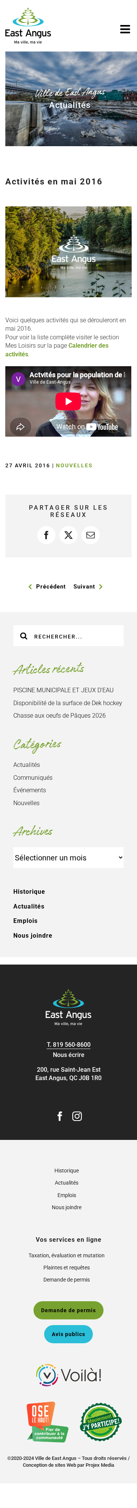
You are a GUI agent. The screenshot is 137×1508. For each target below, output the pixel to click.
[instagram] (77, 1116)
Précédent (51, 586)
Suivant (84, 586)
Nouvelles (74, 465)
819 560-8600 (72, 1044)
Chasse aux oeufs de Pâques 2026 (59, 715)
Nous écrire (68, 1054)
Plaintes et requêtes (66, 1267)
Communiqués (33, 777)
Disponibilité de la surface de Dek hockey (67, 703)
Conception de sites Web (49, 1465)
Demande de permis (66, 1280)
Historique (29, 891)
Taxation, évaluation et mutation (67, 1255)
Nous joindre (33, 935)
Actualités (26, 764)
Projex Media (100, 1465)
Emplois (25, 920)
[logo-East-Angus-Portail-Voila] (68, 1367)
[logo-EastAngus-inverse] (68, 992)
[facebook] (60, 1116)
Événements (29, 790)
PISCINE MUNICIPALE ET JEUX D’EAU (63, 690)
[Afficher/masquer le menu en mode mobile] (126, 29)
